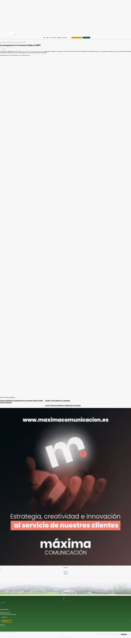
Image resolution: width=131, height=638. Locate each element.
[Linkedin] (23, 393)
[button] (69, 37)
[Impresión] (30, 393)
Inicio (1, 42)
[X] (16, 393)
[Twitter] (9, 628)
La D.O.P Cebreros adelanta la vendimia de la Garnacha (63, 405)
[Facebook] (12, 393)
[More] (34, 392)
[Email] (27, 393)
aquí (29, 55)
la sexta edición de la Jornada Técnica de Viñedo (32, 51)
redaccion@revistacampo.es (7, 622)
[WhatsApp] (19, 393)
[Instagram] (4, 628)
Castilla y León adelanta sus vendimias (57, 400)
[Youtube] (6, 628)
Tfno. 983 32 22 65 (7, 620)
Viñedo (3, 42)
